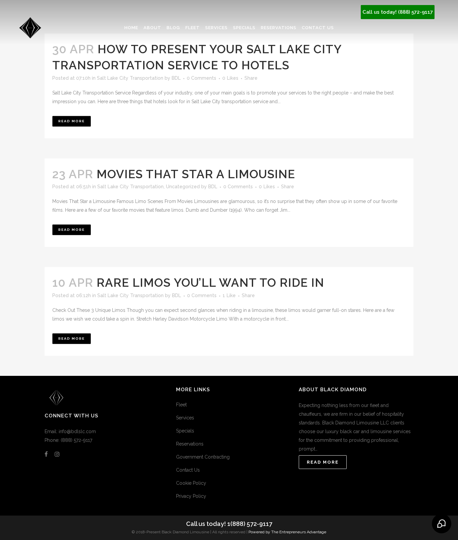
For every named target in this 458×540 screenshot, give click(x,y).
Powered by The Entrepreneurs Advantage (287, 532)
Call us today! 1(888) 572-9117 (229, 523)
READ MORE (323, 462)
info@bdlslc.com (77, 431)
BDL (176, 78)
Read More (71, 121)
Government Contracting (203, 457)
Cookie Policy (191, 483)
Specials (185, 430)
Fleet (181, 404)
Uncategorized (183, 186)
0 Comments (201, 78)
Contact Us (188, 470)
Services (185, 417)
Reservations (190, 444)
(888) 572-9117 (76, 440)
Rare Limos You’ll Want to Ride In (210, 282)
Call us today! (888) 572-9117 (397, 12)
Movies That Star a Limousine (196, 174)
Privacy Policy (191, 496)
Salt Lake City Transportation (130, 78)
